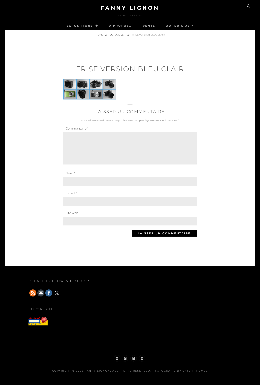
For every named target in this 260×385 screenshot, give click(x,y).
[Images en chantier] (125, 358)
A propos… (120, 25)
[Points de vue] (142, 358)
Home (100, 34)
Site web (72, 213)
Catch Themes (195, 370)
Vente (149, 25)
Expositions (80, 25)
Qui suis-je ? (179, 25)
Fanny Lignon (130, 8)
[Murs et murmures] (133, 358)
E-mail (71, 193)
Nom (70, 173)
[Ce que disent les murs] (117, 358)
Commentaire (77, 128)
